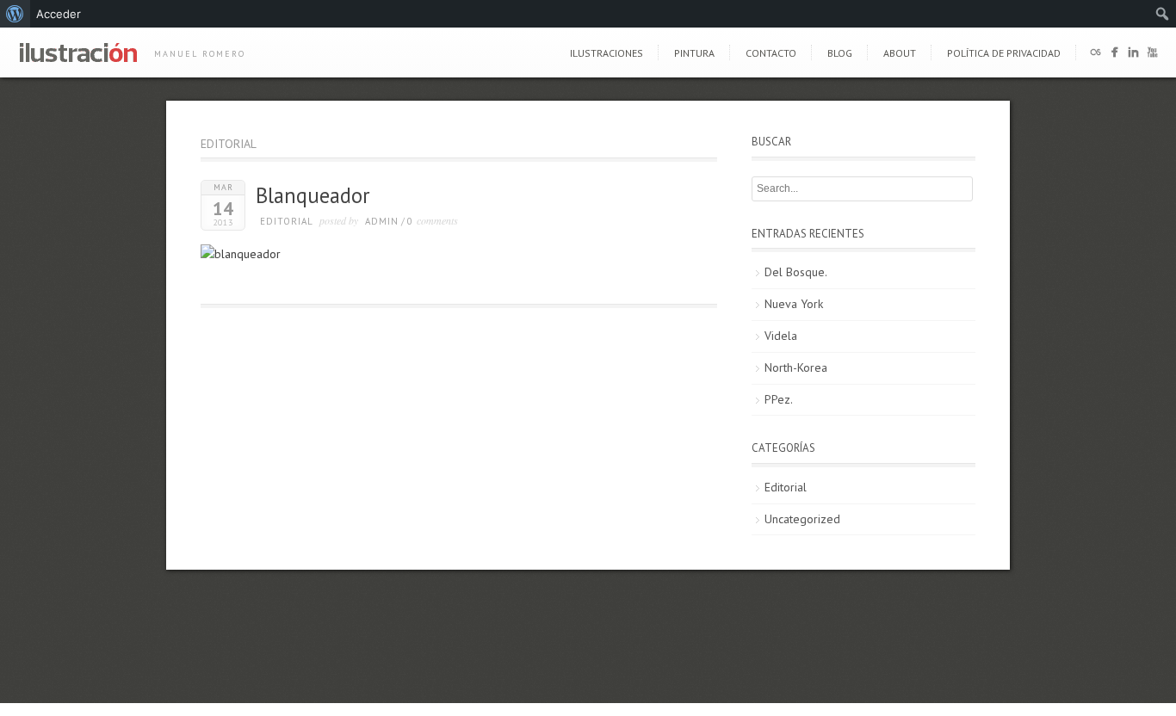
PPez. (778, 399)
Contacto (771, 52)
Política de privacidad (1004, 52)
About (899, 52)
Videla (780, 335)
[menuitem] (15, 14)
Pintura (694, 52)
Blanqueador (313, 195)
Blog (839, 52)
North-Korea (795, 367)
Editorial (286, 221)
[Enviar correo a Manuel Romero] (1095, 55)
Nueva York (793, 304)
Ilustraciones (606, 52)
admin (382, 221)
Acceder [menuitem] (58, 14)
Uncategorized (802, 519)
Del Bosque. (795, 272)
